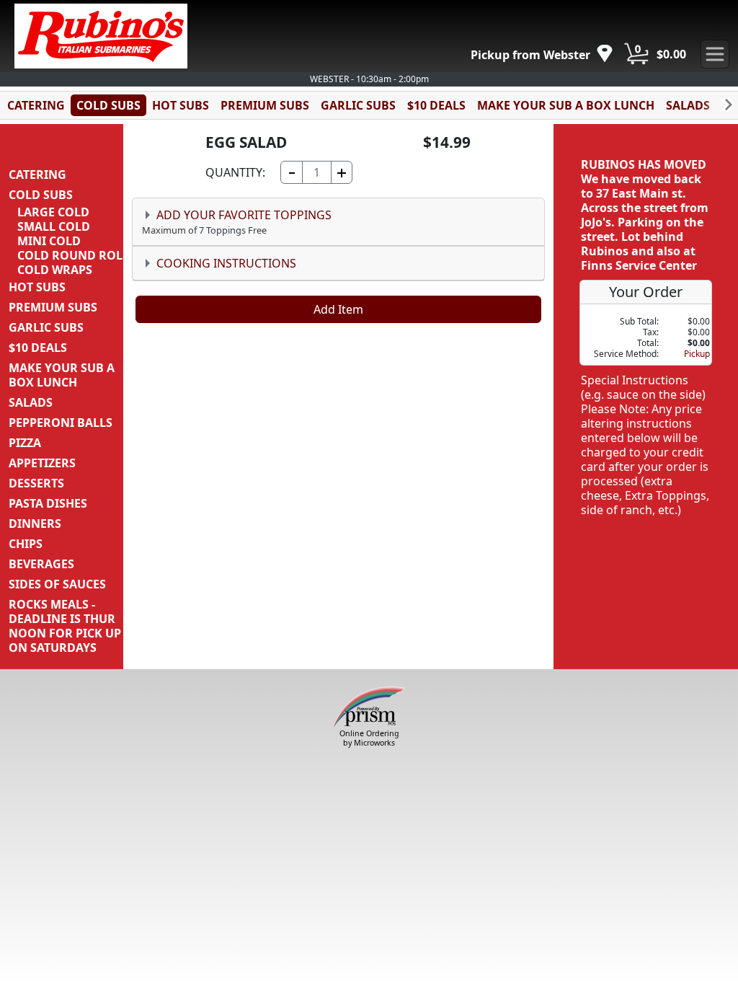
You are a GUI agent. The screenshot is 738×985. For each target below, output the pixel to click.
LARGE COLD (53, 212)
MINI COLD (49, 241)
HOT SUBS (180, 105)
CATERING (36, 105)
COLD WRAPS (54, 269)
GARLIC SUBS (358, 105)
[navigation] (542, 54)
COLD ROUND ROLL (73, 255)
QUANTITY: (235, 172)
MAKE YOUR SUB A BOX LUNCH (565, 105)
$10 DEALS (436, 105)
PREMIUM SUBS (265, 105)
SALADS (688, 105)
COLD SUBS (108, 105)
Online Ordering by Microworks (369, 738)
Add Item (338, 309)
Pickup (697, 354)
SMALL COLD (53, 226)
